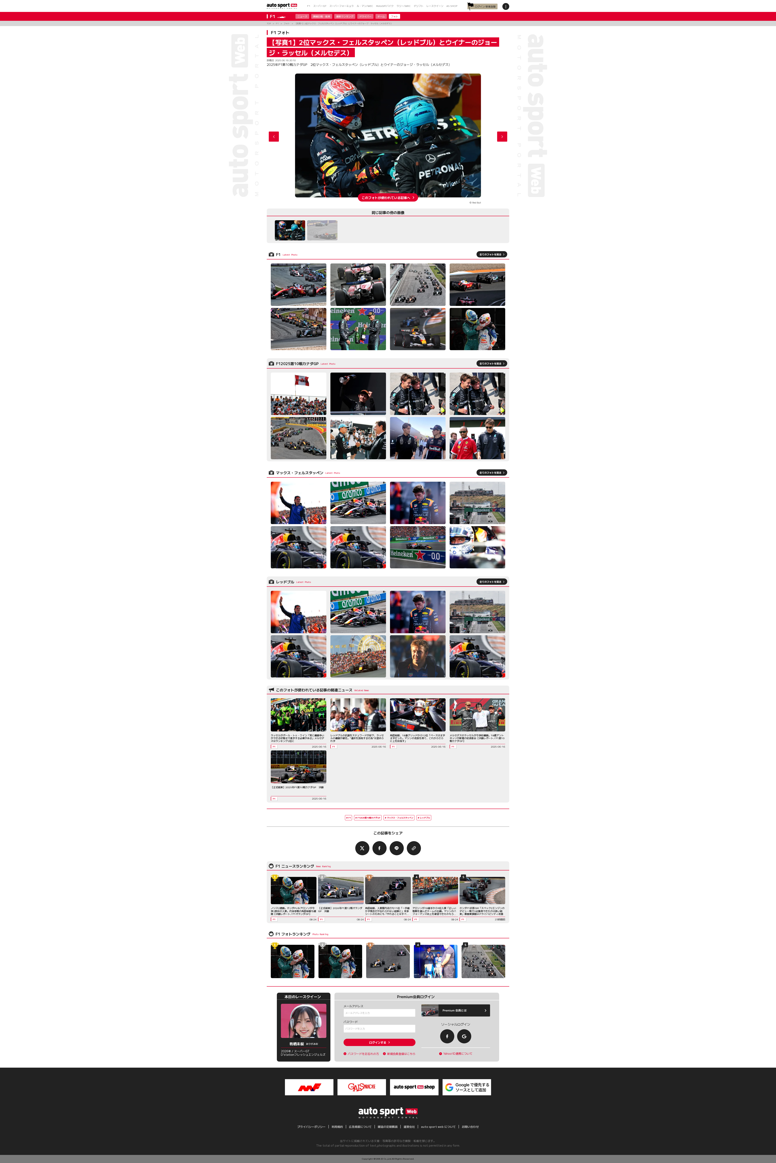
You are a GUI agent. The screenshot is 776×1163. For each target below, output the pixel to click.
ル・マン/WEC (365, 5)
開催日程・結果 (321, 16)
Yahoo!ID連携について (457, 1053)
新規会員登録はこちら (401, 1054)
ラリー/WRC (403, 5)
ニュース (302, 16)
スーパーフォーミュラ (341, 5)
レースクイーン (434, 5)
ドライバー (365, 16)
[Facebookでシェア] (379, 848)
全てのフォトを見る (490, 254)
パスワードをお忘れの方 (363, 1054)
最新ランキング (344, 16)
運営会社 (409, 1127)
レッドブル (425, 817)
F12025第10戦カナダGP (368, 817)
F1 (308, 5)
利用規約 (337, 1127)
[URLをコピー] (414, 848)
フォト (394, 16)
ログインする (377, 1042)
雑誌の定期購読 (387, 1127)
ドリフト (418, 5)
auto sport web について (438, 1127)
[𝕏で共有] (362, 848)
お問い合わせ (470, 1127)
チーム (381, 16)
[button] (502, 137)
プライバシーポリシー (311, 1127)
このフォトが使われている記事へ (386, 197)
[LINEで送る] (397, 848)
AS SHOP (451, 5)
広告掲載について (360, 1127)
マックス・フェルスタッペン (400, 817)
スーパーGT (319, 5)
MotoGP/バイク (384, 5)
